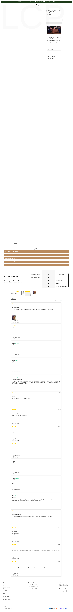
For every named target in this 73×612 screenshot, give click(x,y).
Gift (18, 5)
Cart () (68, 5)
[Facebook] (28, 592)
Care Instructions (51, 58)
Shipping (4, 594)
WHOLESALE (5, 584)
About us (4, 591)
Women (15, 5)
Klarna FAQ (5, 588)
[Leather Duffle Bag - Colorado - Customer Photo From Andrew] (34, 292)
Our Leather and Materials (7, 599)
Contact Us (5, 590)
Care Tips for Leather (6, 596)
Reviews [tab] (13, 298)
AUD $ (5, 606)
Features (49, 51)
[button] (54, 23)
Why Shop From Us (51, 56)
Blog (4, 593)
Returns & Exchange (6, 587)
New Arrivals (6, 5)
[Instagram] (32, 592)
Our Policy (5, 585)
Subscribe (62, 591)
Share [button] (14, 321)
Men (11, 5)
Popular (22, 5)
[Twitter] (30, 592)
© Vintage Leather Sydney (8, 608)
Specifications (50, 49)
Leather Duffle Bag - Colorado (16, 320)
